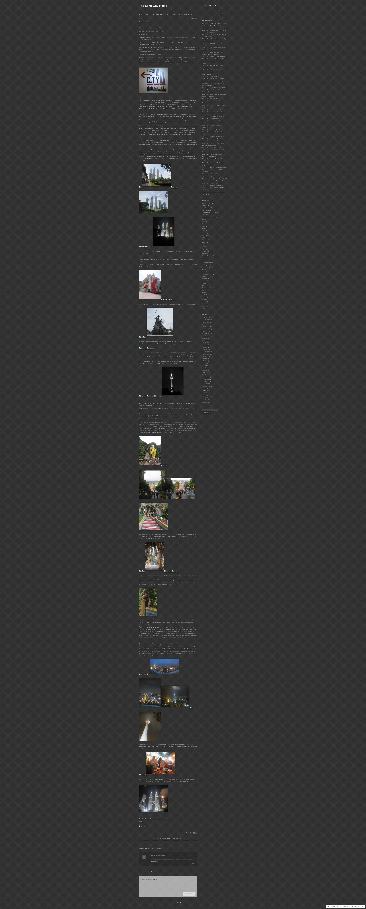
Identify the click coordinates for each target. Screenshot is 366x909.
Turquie (204, 304)
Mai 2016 (204, 363)
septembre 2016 (206, 358)
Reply (192, 863)
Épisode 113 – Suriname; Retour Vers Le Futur (214, 185)
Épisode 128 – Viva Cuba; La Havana (211, 138)
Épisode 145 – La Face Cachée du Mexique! (213, 78)
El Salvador (205, 240)
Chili (203, 230)
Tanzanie (204, 299)
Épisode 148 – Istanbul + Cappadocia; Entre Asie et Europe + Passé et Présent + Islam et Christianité (213, 61)
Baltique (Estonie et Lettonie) (209, 217)
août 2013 (204, 388)
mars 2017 (204, 345)
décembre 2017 (206, 326)
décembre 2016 (206, 352)
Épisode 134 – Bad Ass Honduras (210, 118)
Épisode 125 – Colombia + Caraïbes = (212, 147)
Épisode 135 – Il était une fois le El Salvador (213, 116)
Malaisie (195, 833)
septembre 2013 (206, 386)
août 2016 (204, 361)
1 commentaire (193, 18)
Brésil (203, 224)
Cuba (203, 237)
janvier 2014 (205, 377)
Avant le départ (206, 210)
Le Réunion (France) (207, 262)
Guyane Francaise (206, 251)
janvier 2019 (205, 317)
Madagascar (205, 267)
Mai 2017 (204, 340)
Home (198, 6)
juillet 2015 (205, 370)
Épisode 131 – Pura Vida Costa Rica (211, 129)
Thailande (204, 301)
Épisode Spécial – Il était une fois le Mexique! (213, 87)
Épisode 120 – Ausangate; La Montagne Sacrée (214, 167)
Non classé (205, 281)
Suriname (204, 297)
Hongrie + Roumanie (207, 256)
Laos (203, 260)
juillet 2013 (205, 390)
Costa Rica (205, 235)
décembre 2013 (206, 379)
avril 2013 (204, 397)
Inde (203, 258)
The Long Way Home (153, 5)
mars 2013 (204, 400)
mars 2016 (204, 368)
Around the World (210, 6)
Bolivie (203, 221)
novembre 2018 (206, 322)
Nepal (203, 276)
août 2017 (204, 336)
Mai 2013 (204, 395)
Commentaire (189, 894)
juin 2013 (204, 393)
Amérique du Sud (206, 203)
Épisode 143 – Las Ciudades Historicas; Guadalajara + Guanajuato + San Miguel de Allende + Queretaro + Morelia (213, 83)
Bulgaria (204, 228)
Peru (203, 285)
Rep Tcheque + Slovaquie (208, 288)
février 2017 (205, 347)
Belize (203, 219)
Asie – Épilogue (206, 208)
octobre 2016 (205, 356)
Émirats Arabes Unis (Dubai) (209, 212)
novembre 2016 (206, 354)
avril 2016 (204, 365)
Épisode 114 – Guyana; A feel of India (211, 183)
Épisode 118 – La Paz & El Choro (210, 174)
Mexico (204, 272)
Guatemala (205, 246)
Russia (203, 290)
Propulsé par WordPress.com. (183, 902)
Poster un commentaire (157, 848)
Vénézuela (204, 308)
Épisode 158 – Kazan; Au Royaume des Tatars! (214, 23)
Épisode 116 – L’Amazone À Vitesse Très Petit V (214, 178)
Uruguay (204, 306)
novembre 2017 (206, 329)
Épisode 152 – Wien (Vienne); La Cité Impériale (214, 47)
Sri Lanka (204, 294)
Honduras (204, 253)
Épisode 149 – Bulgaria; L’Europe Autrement (213, 56)
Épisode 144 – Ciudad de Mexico (210, 76)
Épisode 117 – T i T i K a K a (209, 176)
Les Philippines (206, 265)
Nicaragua (204, 278)
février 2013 (205, 402)
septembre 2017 (206, 333)
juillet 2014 (205, 372)
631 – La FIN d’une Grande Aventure (211, 69)
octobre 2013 (205, 384)
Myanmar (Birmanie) (207, 274)
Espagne (204, 242)
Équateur (204, 214)
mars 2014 (204, 374)
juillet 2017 (205, 338)
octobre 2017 (205, 331)
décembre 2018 (206, 320)
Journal (222, 6)
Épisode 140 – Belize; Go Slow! (210, 98)
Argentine (204, 205)
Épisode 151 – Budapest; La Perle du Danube (214, 50)
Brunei (203, 226)
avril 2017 (204, 342)
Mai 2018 (204, 324)
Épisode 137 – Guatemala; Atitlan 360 (211, 109)
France (203, 244)
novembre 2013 (206, 381)
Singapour (204, 292)
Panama (204, 283)
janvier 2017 (205, 349)
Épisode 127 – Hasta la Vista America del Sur (213, 141)
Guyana (204, 249)
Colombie (204, 233)
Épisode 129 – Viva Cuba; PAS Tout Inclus (213, 136)
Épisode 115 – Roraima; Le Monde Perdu (212, 180)
